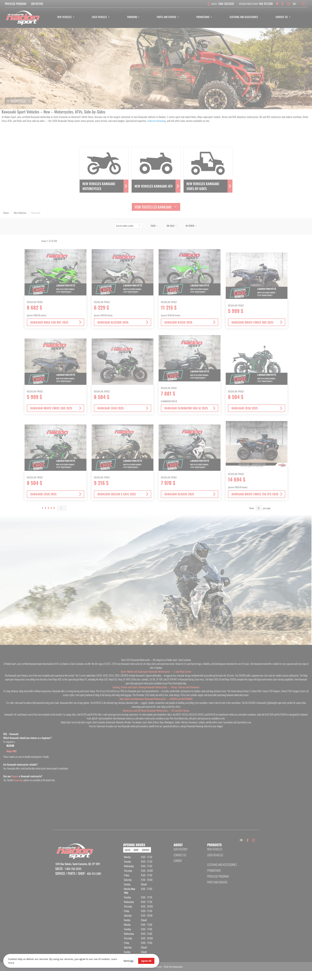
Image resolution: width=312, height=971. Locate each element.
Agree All (146, 960)
